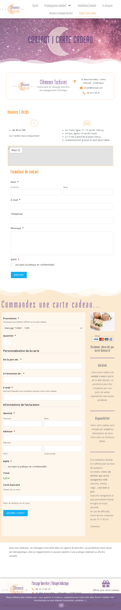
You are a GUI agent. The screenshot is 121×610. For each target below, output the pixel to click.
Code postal (49, 453)
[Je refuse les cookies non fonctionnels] (117, 601)
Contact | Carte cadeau (87, 13)
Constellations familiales (87, 5)
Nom (65, 187)
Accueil (35, 5)
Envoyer (18, 275)
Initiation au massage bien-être (61, 13)
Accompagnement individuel (55, 5)
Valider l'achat (15, 513)
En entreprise (107, 5)
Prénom (15, 187)
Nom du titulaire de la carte (16, 503)
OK (61, 605)
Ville (5, 453)
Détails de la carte (11, 489)
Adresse (7, 442)
